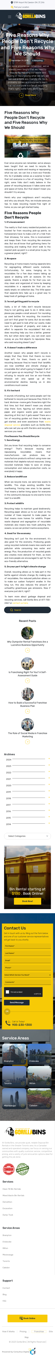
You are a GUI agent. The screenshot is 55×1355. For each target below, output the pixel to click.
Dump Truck (8, 1215)
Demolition (7, 1202)
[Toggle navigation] (9, 17)
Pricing (23, 1331)
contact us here (20, 603)
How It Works (8, 1331)
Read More (30, 95)
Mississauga (8, 1255)
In (37, 61)
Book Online (29, 1318)
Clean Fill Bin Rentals (12, 1189)
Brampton (7, 1235)
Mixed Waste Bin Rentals (13, 1195)
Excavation (7, 1208)
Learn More (13, 1062)
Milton (5, 1248)
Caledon (6, 1267)
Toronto (6, 1261)
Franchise (39, 1331)
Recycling (38, 61)
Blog (5, 1294)
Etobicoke (7, 1242)
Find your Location (21, 7)
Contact (6, 1288)
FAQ (4, 1301)
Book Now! (27, 901)
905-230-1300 (22, 1025)
